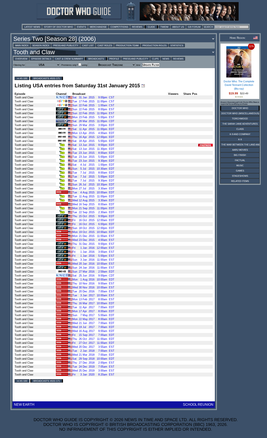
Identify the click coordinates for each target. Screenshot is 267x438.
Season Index (40, 45)
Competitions (119, 27)
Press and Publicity (65, 45)
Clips (155, 59)
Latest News (32, 27)
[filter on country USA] (70, 97)
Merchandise (98, 27)
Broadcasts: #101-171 (46, 78)
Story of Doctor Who (58, 27)
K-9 (240, 139)
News (165, 59)
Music (240, 165)
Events (81, 27)
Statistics (176, 45)
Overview (21, 59)
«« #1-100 (22, 78)
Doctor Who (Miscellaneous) (240, 113)
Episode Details (41, 59)
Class (240, 129)
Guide (151, 27)
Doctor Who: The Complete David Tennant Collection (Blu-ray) (239, 85)
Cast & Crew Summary (69, 59)
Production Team (127, 45)
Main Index (21, 45)
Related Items (240, 181)
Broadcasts (96, 59)
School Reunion (198, 404)
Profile (114, 59)
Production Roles (154, 45)
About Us (178, 27)
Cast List (88, 45)
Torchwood (240, 118)
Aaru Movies (240, 150)
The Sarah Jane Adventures (240, 124)
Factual (240, 160)
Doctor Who (240, 108)
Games (240, 170)
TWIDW (164, 27)
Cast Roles (105, 45)
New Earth (24, 404)
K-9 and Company (240, 134)
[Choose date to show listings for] (143, 85)
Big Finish (240, 155)
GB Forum (194, 27)
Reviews (137, 27)
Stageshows (240, 176)
